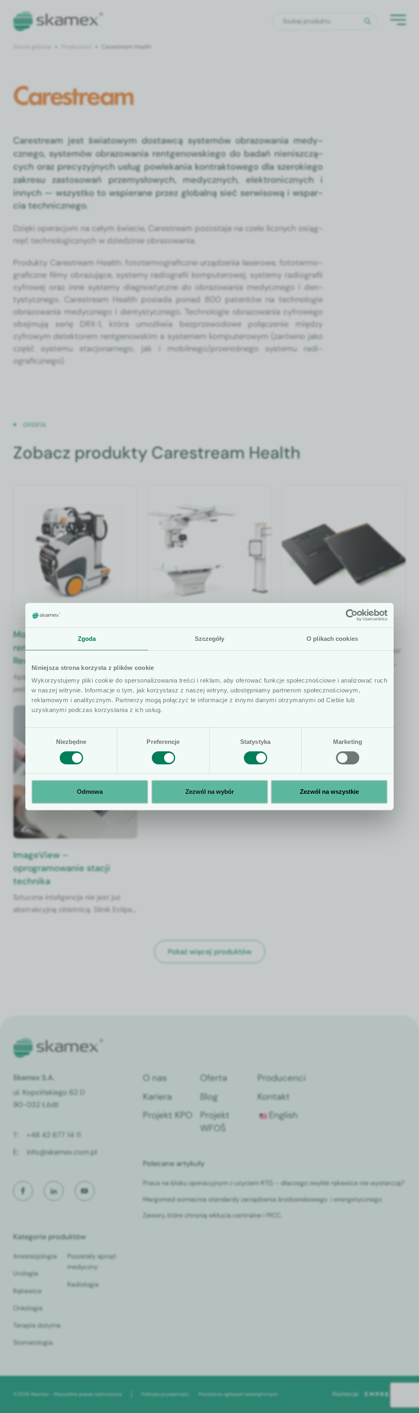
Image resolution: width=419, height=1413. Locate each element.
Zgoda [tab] (87, 638)
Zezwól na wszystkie (329, 791)
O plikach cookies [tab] (332, 638)
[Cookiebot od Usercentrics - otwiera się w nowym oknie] (351, 615)
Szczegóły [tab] (210, 638)
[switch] (163, 757)
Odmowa (90, 791)
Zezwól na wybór (209, 791)
